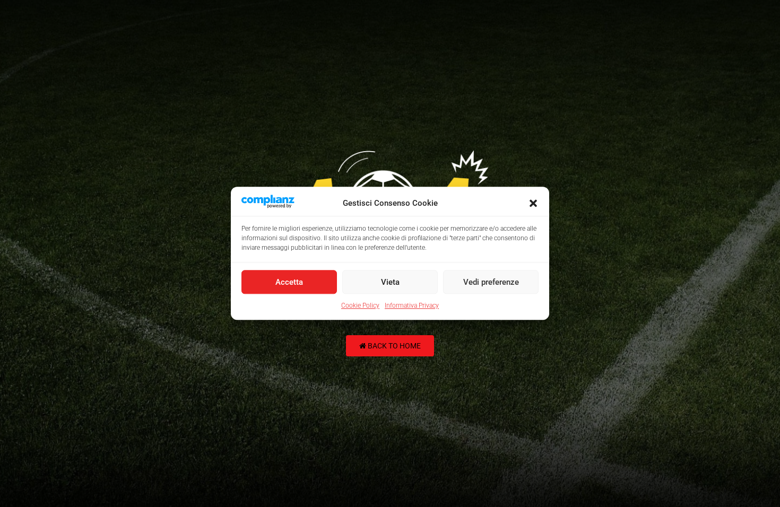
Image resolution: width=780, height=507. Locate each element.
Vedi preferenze (491, 282)
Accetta (289, 282)
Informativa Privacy (412, 306)
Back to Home (393, 346)
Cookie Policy (360, 306)
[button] (533, 203)
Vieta (390, 282)
